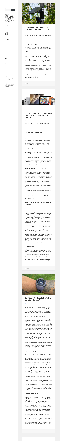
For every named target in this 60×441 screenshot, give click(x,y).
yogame (6, 59)
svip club (6, 58)
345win (33, 125)
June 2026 (6, 34)
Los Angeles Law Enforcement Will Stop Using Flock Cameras (37, 28)
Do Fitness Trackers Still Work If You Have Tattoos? (38, 299)
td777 (5, 50)
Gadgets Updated (7, 39)
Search (6, 8)
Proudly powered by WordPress (30, 438)
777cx (6, 51)
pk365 (6, 49)
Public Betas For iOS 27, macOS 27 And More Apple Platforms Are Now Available (9, 18)
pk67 (5, 60)
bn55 (5, 52)
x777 (5, 56)
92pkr (6, 61)
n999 (12, 78)
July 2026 (6, 33)
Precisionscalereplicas (11, 4)
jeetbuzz (6, 62)
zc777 (5, 57)
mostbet (6, 54)
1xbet (5, 63)
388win (31, 316)
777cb (6, 53)
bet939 (6, 55)
